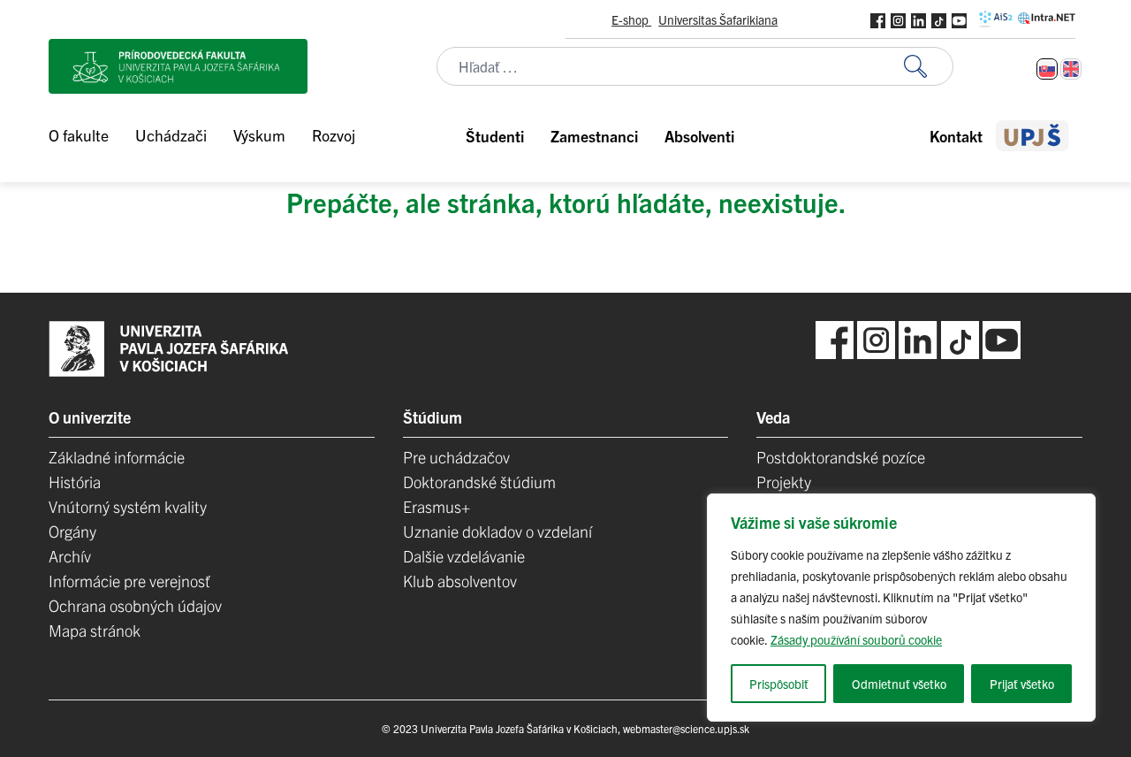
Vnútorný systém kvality (128, 506)
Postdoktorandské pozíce (840, 457)
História (75, 481)
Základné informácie (117, 457)
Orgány (72, 531)
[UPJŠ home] (1032, 135)
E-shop (631, 19)
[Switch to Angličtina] (1071, 69)
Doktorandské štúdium (479, 481)
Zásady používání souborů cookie (856, 639)
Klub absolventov (460, 580)
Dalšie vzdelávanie (464, 556)
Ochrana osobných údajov (135, 605)
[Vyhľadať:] (928, 67)
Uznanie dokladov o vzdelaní (497, 531)
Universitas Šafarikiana (718, 19)
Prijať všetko (1022, 684)
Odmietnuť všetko (899, 684)
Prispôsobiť (778, 684)
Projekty (783, 481)
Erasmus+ (436, 506)
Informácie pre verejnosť (129, 580)
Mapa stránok (94, 630)
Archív (70, 556)
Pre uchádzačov (456, 457)
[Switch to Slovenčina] (1047, 69)
